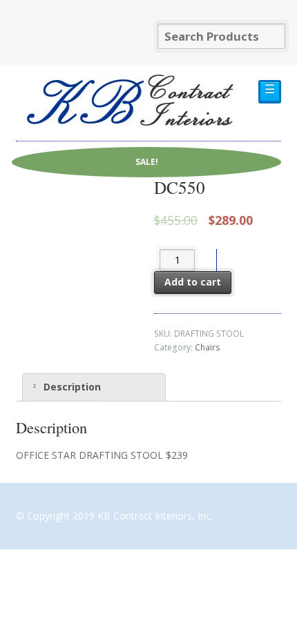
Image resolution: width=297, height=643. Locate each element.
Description (71, 386)
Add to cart (192, 281)
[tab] (94, 387)
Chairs (207, 347)
